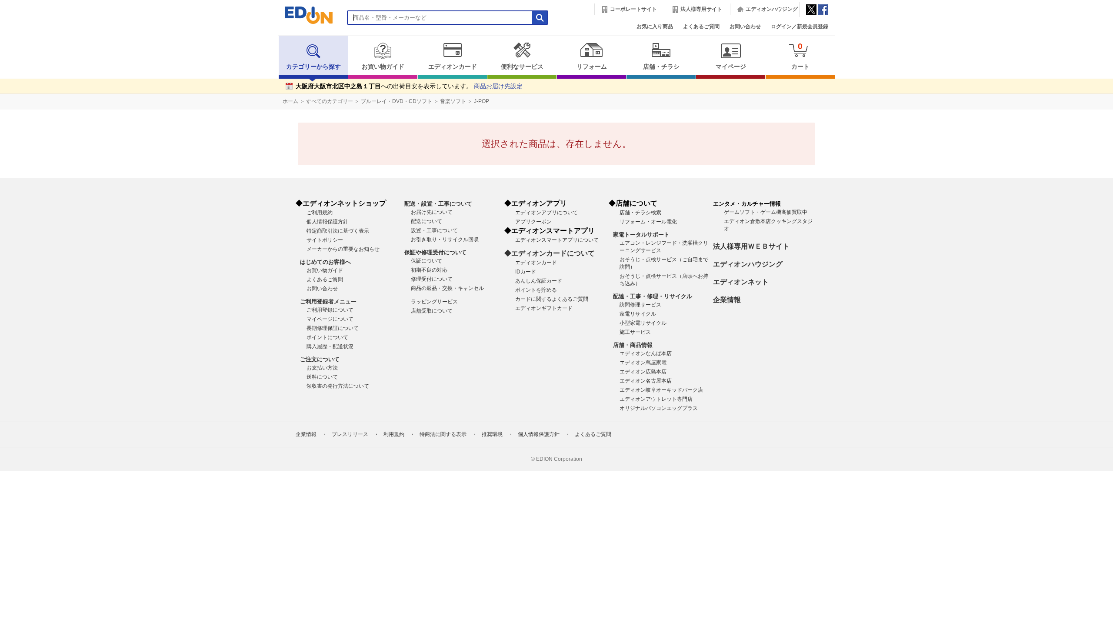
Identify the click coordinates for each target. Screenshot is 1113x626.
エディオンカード (452, 66)
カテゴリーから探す (313, 66)
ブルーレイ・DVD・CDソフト (396, 101)
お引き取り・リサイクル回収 (445, 239)
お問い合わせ (745, 26)
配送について (426, 221)
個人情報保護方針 (327, 222)
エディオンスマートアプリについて (557, 240)
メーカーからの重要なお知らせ (343, 249)
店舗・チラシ (661, 66)
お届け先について (432, 212)
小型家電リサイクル (643, 323)
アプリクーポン (533, 222)
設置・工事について (434, 230)
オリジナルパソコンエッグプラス (659, 408)
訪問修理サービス (640, 305)
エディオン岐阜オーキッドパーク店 (661, 390)
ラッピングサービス (434, 302)
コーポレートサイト (633, 9)
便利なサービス (522, 66)
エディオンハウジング (772, 9)
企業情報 (727, 299)
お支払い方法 (322, 368)
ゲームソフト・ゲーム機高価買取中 (765, 212)
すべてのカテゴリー (329, 101)
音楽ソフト (453, 101)
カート (800, 56)
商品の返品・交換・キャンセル (447, 288)
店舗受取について (432, 311)
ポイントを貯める (536, 290)
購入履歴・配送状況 (330, 346)
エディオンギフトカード (544, 308)
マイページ (731, 66)
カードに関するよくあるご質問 (551, 299)
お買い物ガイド (383, 66)
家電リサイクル (638, 314)
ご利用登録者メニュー (328, 301)
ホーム (290, 101)
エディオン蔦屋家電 (643, 363)
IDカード (525, 272)
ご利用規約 (320, 213)
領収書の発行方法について (338, 386)
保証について (426, 261)
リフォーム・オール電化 (648, 222)
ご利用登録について (330, 310)
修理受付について (432, 279)
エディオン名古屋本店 (646, 381)
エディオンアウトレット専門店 (656, 399)
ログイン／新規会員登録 (799, 26)
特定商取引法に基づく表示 (338, 231)
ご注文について (320, 359)
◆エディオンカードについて (549, 253)
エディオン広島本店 (643, 372)
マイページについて (330, 319)
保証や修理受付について (435, 252)
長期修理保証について (333, 328)
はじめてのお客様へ (325, 262)
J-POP (481, 101)
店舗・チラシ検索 (640, 213)
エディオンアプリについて (546, 213)
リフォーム (591, 66)
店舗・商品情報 (633, 345)
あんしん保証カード (538, 281)
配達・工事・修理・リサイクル (652, 296)
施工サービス (635, 332)
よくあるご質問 (701, 26)
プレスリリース (350, 434)
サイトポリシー (325, 240)
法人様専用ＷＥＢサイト (751, 246)
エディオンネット (741, 282)
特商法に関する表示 (443, 434)
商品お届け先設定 (498, 86)
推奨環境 (492, 434)
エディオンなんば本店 (646, 353)
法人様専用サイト (701, 9)
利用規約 (393, 434)
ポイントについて (327, 337)
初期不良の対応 (429, 270)
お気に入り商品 (654, 26)
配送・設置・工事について (438, 203)
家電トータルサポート (641, 234)
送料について (322, 377)
